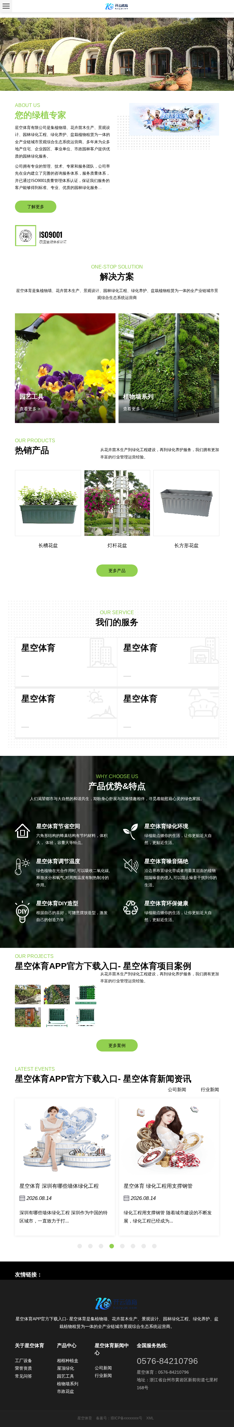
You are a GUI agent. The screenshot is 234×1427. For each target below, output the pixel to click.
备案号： (103, 1418)
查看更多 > (30, 408)
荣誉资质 (23, 1368)
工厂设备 (23, 1360)
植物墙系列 (138, 396)
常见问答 (23, 1376)
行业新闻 (210, 1089)
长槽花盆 (48, 545)
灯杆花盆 (117, 545)
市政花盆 (65, 1391)
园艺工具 (65, 1376)
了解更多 (35, 206)
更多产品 (117, 570)
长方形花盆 (186, 545)
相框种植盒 (67, 1360)
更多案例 (117, 1045)
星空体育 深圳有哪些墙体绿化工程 (59, 1186)
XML (150, 1418)
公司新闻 (177, 1089)
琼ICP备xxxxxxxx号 (126, 1418)
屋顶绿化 (65, 1368)
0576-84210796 (167, 1361)
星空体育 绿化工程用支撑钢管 (158, 1186)
